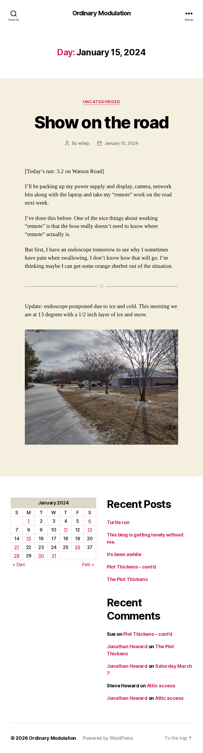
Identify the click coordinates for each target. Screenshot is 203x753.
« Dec (19, 564)
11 (66, 530)
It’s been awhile (124, 554)
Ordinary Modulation (101, 13)
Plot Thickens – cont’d (131, 567)
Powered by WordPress (107, 738)
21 (16, 547)
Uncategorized (101, 102)
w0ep (83, 143)
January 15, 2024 (121, 143)
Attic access (161, 685)
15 (28, 538)
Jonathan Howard (127, 646)
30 (41, 555)
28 (16, 555)
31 (53, 555)
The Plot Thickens (127, 579)
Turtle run (118, 522)
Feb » (88, 564)
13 (89, 530)
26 (77, 547)
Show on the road (101, 122)
